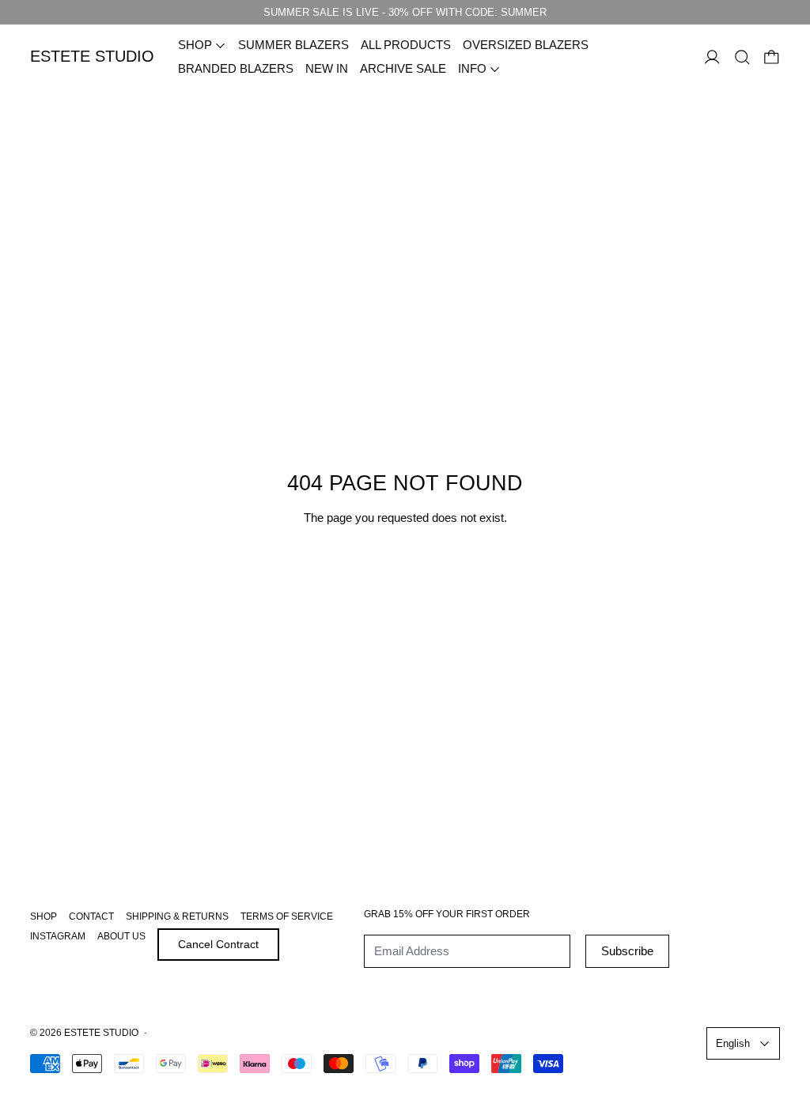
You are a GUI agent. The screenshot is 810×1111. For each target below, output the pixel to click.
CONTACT (91, 916)
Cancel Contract (218, 944)
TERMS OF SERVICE (286, 916)
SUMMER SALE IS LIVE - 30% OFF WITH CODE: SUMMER (405, 12)
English (733, 1043)
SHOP (43, 916)
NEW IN (326, 68)
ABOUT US (121, 936)
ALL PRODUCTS (406, 44)
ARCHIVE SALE (403, 68)
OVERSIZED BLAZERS (526, 44)
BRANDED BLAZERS (235, 68)
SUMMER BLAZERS (293, 44)
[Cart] (772, 57)
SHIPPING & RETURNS (177, 916)
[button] (742, 57)
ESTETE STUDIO (101, 1032)
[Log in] (712, 57)
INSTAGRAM (57, 936)
